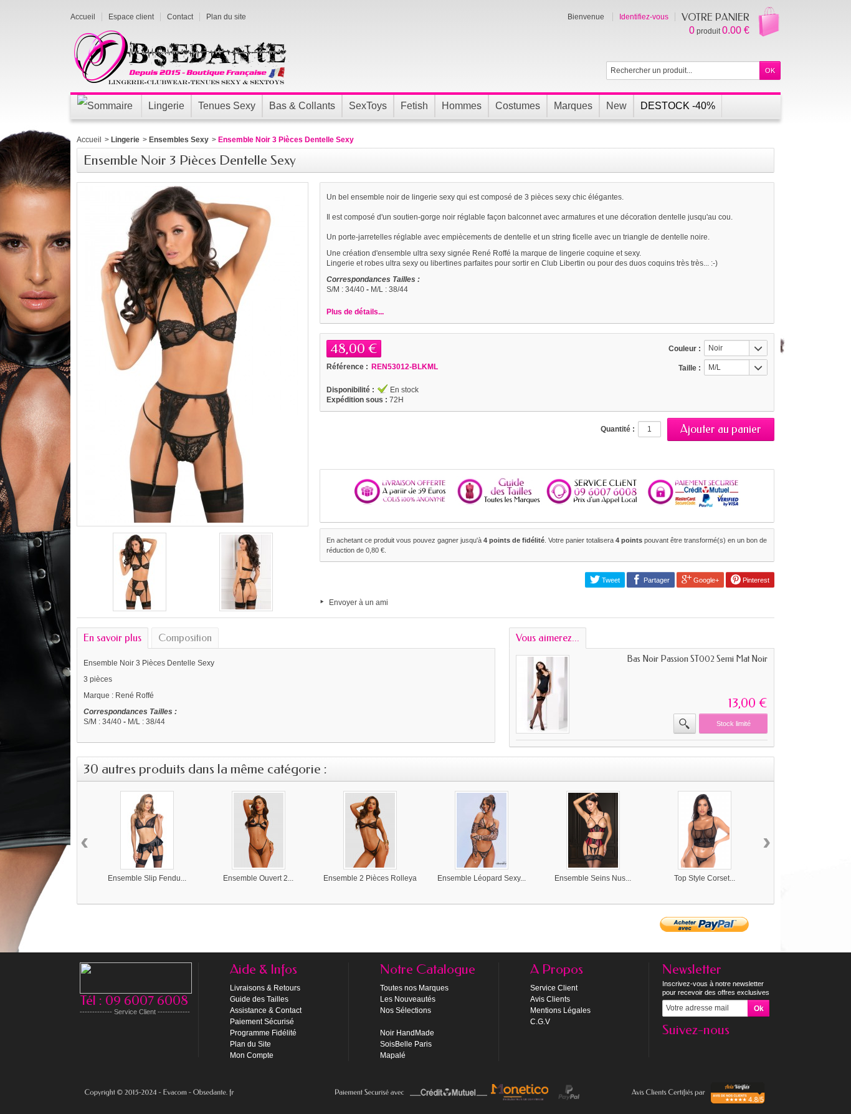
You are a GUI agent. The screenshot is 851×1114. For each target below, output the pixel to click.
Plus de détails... (355, 312)
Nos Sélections (405, 1010)
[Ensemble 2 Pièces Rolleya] (370, 830)
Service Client (554, 988)
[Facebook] (671, 1048)
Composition (185, 638)
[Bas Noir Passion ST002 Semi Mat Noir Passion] (542, 694)
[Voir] (684, 724)
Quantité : (618, 429)
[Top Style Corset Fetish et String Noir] (705, 830)
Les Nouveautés (407, 999)
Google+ (705, 580)
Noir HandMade (407, 1033)
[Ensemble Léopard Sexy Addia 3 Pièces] (481, 830)
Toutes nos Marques (414, 988)
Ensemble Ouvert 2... (258, 878)
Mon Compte (251, 1055)
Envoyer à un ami (358, 602)
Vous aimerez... (547, 638)
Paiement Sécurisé (262, 1021)
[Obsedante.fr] (181, 56)
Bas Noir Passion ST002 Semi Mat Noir (697, 659)
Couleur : (684, 348)
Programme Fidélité (263, 1033)
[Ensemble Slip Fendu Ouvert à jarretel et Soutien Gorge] (147, 830)
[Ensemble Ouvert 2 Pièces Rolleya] (258, 830)
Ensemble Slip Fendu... (147, 878)
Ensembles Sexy (179, 139)
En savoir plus (112, 638)
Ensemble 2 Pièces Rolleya (370, 878)
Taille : (689, 368)
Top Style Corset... (704, 878)
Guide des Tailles (259, 999)
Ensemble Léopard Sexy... (481, 878)
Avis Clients (550, 999)
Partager (656, 580)
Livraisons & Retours (265, 988)
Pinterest (755, 580)
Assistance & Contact (266, 1010)
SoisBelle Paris (406, 1044)
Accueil (89, 139)
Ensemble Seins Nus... (592, 878)
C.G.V (540, 1021)
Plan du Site (250, 1044)
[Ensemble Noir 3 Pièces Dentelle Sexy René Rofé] (139, 572)
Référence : (347, 366)
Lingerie (125, 139)
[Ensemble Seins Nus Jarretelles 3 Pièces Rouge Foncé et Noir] (593, 830)
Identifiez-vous (643, 16)
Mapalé (393, 1055)
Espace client (131, 16)
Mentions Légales (560, 1010)
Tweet (610, 580)
